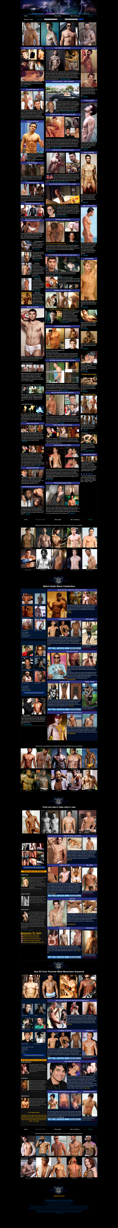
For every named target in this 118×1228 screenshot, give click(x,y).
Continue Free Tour (59, 1196)
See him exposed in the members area (59, 181)
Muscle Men (58, 16)
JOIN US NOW (51, 251)
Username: (40, 19)
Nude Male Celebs (40, 16)
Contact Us (78, 1211)
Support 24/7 (49, 1211)
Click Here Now (71, 679)
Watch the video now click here (68, 111)
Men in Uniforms (74, 16)
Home (25, 16)
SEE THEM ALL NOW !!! (65, 79)
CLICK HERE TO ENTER (88, 450)
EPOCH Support (56, 1211)
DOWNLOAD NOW (38, 304)
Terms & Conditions (71, 1211)
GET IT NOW (37, 276)
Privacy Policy (63, 1211)
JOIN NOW (25, 86)
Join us (90, 16)
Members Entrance (41, 1211)
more (23, 119)
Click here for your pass (28, 929)
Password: (60, 19)
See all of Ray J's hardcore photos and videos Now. (32, 890)
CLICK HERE (37, 290)
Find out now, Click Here (62, 216)
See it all (69, 612)
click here (53, 1204)
